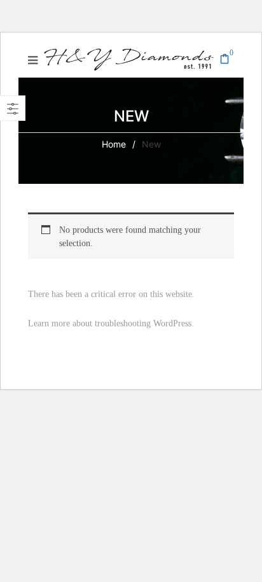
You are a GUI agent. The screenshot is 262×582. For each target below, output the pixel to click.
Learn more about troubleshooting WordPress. (111, 323)
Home (114, 144)
